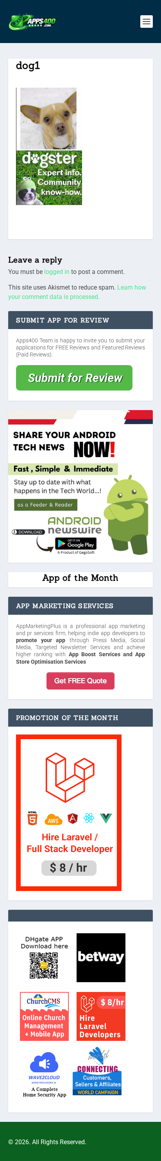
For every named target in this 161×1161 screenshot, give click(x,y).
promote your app (41, 640)
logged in (57, 271)
